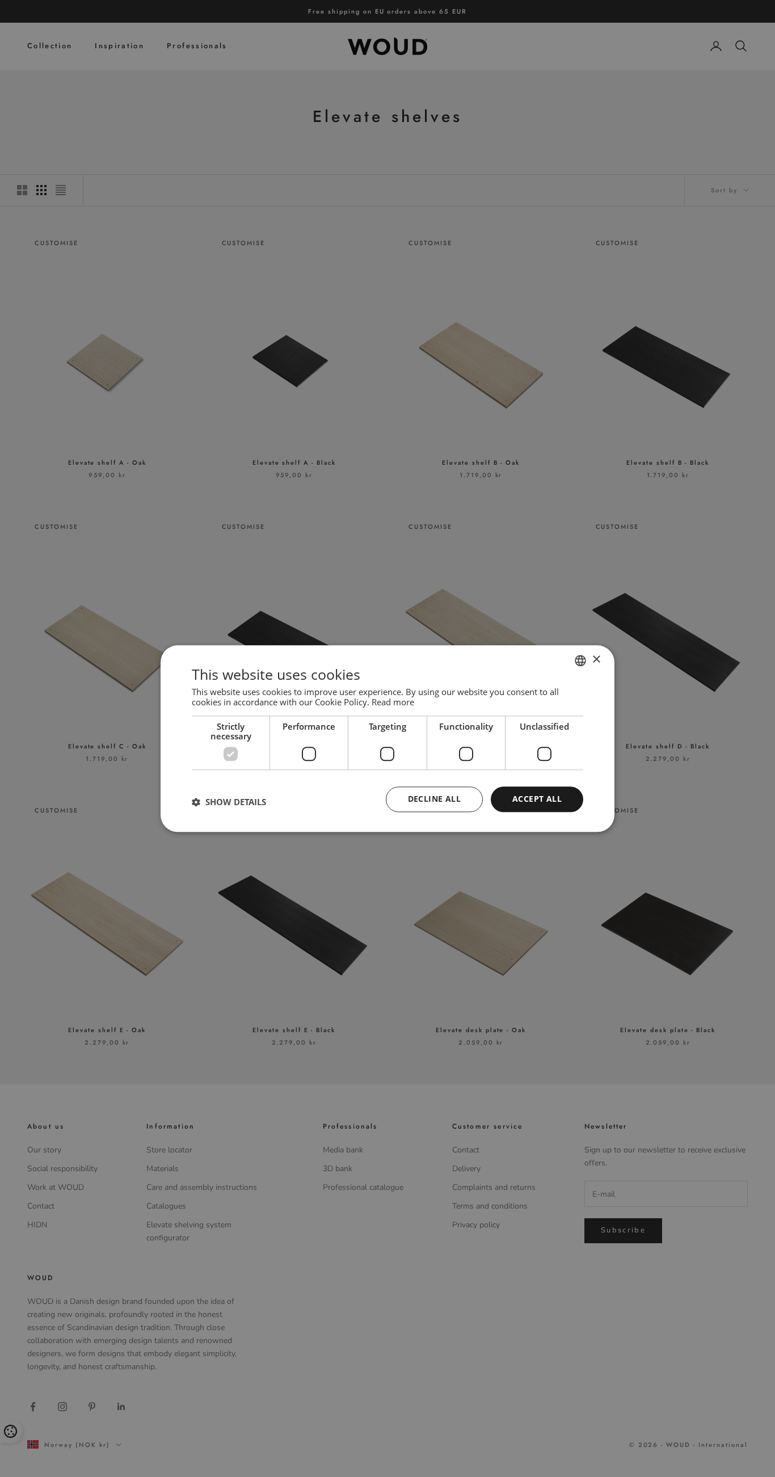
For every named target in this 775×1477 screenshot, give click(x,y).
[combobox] (580, 660)
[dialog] (387, 738)
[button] (229, 802)
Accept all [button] (537, 798)
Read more (393, 702)
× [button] (596, 659)
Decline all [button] (434, 798)
